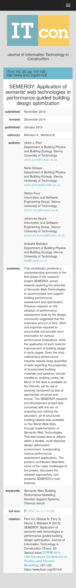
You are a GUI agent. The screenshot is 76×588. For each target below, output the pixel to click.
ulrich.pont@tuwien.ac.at (40, 159)
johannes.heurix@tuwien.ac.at (44, 235)
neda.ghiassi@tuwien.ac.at (42, 185)
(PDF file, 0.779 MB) (41, 511)
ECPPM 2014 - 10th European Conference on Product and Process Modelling (45, 558)
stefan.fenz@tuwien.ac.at (41, 210)
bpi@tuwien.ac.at (35, 260)
